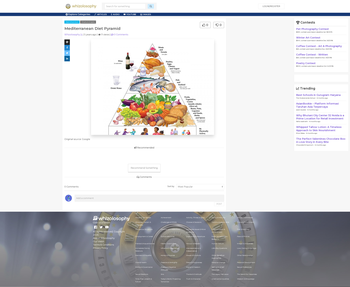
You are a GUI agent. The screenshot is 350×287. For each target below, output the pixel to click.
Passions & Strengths (169, 262)
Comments (121, 34)
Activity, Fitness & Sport (195, 217)
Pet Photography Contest (312, 29)
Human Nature (218, 243)
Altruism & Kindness (245, 217)
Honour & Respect (193, 243)
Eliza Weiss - (301, 133)
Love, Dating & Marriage (246, 248)
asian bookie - (301, 110)
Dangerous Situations (143, 229)
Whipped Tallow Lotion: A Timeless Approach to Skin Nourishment (319, 129)
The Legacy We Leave (220, 274)
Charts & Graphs (88, 22)
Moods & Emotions (193, 255)
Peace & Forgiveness (194, 262)
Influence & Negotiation (170, 248)
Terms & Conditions (103, 244)
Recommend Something (144, 168)
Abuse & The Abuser (143, 217)
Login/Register (271, 6)
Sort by (170, 186)
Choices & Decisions (193, 222)
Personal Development (246, 262)
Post (219, 204)
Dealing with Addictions (170, 229)
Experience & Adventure (195, 236)
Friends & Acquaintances (144, 243)
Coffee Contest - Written (312, 54)
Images (147, 14)
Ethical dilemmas (167, 236)
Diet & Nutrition (72, 22)
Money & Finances (168, 255)
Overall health (141, 262)
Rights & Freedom (193, 267)
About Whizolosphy (104, 238)
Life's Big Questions (219, 248)
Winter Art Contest (308, 37)
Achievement (166, 217)
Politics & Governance (143, 267)
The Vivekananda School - (306, 98)
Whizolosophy (72, 34)
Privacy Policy (100, 248)
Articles (102, 14)
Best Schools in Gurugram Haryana (318, 95)
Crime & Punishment (245, 222)
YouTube (131, 14)
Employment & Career (144, 236)
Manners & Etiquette (143, 255)
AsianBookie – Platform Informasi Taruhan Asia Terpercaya (317, 105)
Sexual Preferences (244, 267)
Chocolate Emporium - (305, 145)
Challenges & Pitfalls (169, 222)
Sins (162, 274)
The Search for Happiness (247, 274)
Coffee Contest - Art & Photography (319, 46)
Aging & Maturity (218, 217)
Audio (116, 14)
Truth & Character (193, 279)
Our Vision (98, 241)
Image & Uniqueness (245, 243)
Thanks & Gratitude (194, 274)
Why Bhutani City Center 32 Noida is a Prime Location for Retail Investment (320, 117)
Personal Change (218, 262)
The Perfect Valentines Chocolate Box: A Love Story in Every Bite (321, 140)
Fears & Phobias (243, 236)
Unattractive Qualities (220, 279)
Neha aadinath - (302, 121)
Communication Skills (220, 222)
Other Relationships (245, 255)
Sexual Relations (141, 274)
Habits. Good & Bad (168, 243)
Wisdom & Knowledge (245, 279)
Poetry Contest (306, 63)
